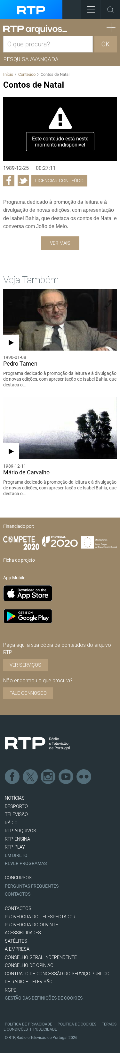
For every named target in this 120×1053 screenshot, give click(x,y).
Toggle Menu (90, 9)
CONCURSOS (18, 878)
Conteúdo (27, 74)
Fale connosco (28, 693)
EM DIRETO (16, 855)
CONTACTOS (18, 908)
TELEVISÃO (16, 814)
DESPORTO (16, 806)
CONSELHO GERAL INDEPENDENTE (41, 957)
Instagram (48, 777)
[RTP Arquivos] (35, 30)
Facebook (12, 777)
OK (105, 44)
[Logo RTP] (37, 743)
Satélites (16, 941)
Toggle (110, 9)
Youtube (66, 777)
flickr (84, 777)
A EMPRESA (17, 949)
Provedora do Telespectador (40, 917)
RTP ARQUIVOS (20, 831)
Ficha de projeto (19, 560)
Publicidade (45, 1029)
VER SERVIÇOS (25, 665)
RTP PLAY (15, 847)
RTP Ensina (17, 839)
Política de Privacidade (28, 1024)
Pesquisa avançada (31, 59)
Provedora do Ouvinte (31, 925)
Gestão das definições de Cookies (44, 998)
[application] (60, 129)
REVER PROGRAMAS (26, 863)
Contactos (17, 894)
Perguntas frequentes (32, 886)
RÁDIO (11, 823)
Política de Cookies (77, 1024)
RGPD (11, 990)
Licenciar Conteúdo (59, 181)
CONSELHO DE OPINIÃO (29, 965)
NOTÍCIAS (15, 798)
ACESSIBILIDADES (23, 933)
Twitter (30, 777)
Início (8, 74)
